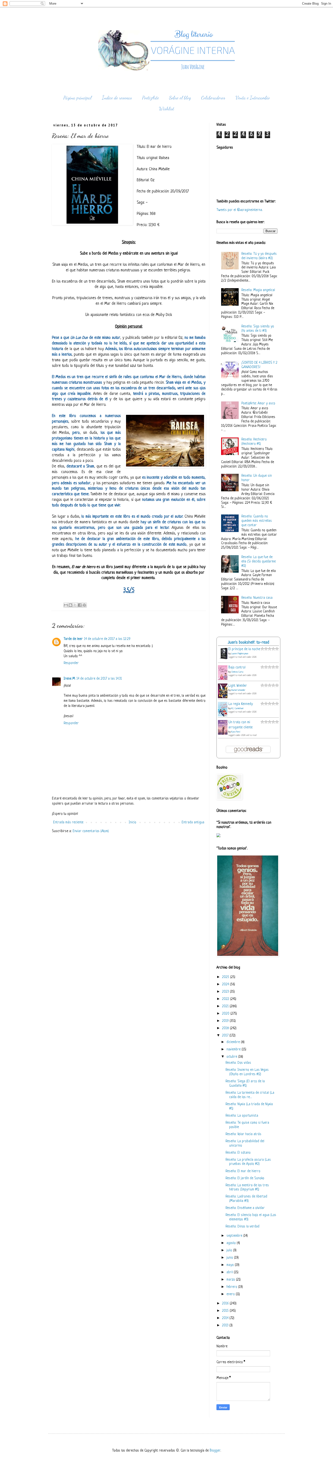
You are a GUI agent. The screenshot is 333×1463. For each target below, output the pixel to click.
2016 (226, 1303)
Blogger (215, 1451)
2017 (225, 1035)
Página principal (77, 97)
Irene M (69, 679)
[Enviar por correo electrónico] (65, 605)
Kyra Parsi (235, 732)
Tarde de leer (73, 639)
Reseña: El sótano (238, 1153)
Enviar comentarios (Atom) (91, 831)
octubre (232, 1057)
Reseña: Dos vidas (238, 1063)
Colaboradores (213, 97)
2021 (226, 1006)
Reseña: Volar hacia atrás (243, 1134)
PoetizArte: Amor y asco (258, 403)
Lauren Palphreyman (239, 653)
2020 (226, 1014)
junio (230, 1258)
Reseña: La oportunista (241, 1116)
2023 (226, 992)
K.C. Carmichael (237, 708)
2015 (226, 1311)
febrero (232, 1287)
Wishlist (166, 108)
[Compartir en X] (75, 605)
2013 (225, 1325)
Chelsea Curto (237, 672)
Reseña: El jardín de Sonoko (244, 1178)
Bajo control (236, 667)
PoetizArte (150, 97)
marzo (231, 1280)
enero (231, 1294)
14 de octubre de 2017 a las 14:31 (99, 679)
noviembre (234, 1049)
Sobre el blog (180, 97)
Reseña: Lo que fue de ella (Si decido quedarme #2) (258, 561)
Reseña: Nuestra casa (257, 598)
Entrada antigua (193, 822)
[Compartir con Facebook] (79, 605)
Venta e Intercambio (252, 97)
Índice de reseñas (117, 97)
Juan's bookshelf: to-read (248, 642)
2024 (226, 984)
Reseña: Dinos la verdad (242, 1226)
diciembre (233, 1042)
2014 (225, 1318)
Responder (71, 663)
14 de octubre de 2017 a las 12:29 (107, 639)
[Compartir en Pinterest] (84, 605)
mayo (230, 1265)
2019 (226, 1021)
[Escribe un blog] (70, 605)
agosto (231, 1243)
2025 (226, 977)
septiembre (234, 1236)
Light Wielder (237, 686)
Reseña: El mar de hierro (242, 1171)
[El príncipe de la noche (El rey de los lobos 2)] (224, 659)
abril (230, 1272)
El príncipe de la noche (244, 649)
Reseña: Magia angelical (258, 290)
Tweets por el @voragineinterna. (239, 210)
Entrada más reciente (68, 822)
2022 (226, 999)
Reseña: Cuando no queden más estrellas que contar (256, 521)
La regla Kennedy (240, 704)
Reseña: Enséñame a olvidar (245, 1208)
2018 (226, 1028)
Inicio (132, 822)
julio (229, 1250)
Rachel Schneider (238, 690)
